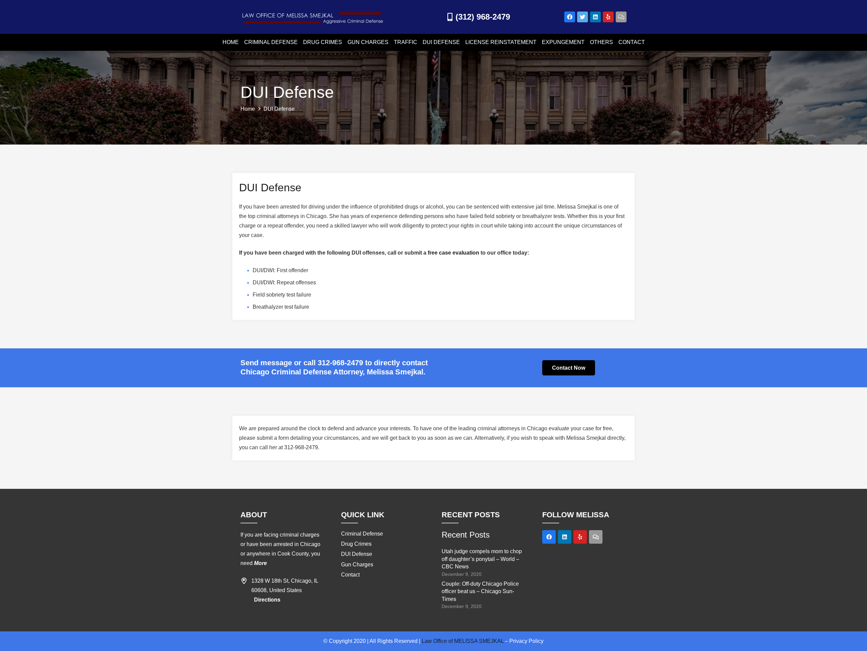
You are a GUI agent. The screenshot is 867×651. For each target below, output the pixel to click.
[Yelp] (608, 17)
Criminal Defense (362, 534)
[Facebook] (569, 17)
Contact (350, 575)
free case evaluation (453, 253)
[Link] (313, 17)
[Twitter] (582, 17)
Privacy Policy (526, 641)
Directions (267, 600)
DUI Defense (356, 554)
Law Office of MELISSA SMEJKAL (463, 641)
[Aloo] (595, 537)
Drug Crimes (356, 544)
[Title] (621, 17)
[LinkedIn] (595, 17)
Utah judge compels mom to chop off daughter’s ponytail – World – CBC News (482, 558)
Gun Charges (357, 564)
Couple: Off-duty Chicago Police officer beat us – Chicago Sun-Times (480, 591)
